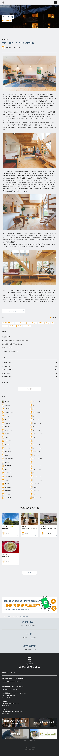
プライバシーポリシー (29, 747)
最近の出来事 (6, 337)
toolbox (5, 326)
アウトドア (27, 326)
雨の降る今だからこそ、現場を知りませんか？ (15, 340)
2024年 (19, 326)
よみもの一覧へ (13, 311)
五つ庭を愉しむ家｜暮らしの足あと (12, 344)
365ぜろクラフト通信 (8, 323)
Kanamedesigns (32, 323)
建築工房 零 (4, 2)
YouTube (12, 326)
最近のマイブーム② (7, 347)
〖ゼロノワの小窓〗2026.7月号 (11, 351)
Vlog (47, 323)
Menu (55, 2)
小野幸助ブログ (6, 362)
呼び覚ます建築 (6, 377)
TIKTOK (41, 323)
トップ (3, 616)
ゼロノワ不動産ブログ (8, 370)
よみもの (9, 616)
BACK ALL (29, 572)
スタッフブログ (6, 366)
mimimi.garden (20, 323)
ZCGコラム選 (6, 373)
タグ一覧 (54, 317)
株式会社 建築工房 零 (29, 659)
